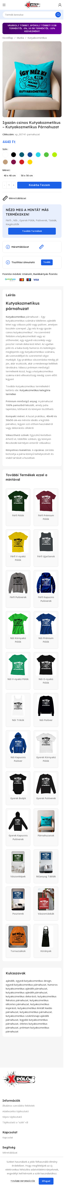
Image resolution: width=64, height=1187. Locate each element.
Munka (20, 37)
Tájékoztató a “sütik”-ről (15, 1122)
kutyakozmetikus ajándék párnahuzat (26, 992)
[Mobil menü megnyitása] (4, 5)
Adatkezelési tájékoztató (15, 1111)
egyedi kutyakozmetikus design (33, 980)
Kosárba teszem (39, 185)
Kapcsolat (7, 1137)
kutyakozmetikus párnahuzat (36, 1012)
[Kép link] (18, 1078)
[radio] (5, 155)
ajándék (10, 980)
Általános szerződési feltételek (18, 1105)
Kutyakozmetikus (37, 37)
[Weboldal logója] (32, 4)
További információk (23, 1181)
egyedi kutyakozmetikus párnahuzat (26, 984)
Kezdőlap (7, 37)
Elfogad (46, 1181)
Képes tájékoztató (12, 1116)
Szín (4, 149)
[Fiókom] (60, 5)
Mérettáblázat (9, 1152)
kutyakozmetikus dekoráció (21, 996)
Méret (6, 170)
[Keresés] (58, 14)
